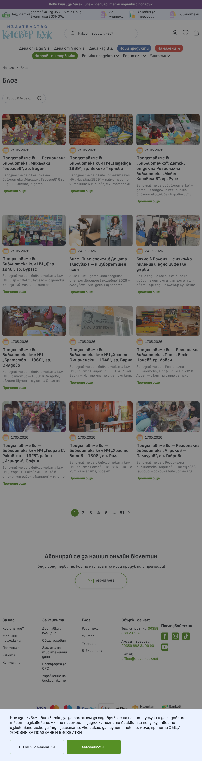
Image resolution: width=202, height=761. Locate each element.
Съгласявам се (93, 747)
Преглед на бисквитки (37, 747)
